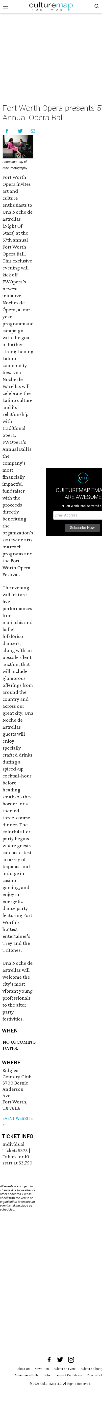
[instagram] (71, 1360)
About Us (23, 1369)
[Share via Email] (33, 131)
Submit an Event (65, 1369)
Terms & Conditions (68, 1375)
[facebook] (49, 1360)
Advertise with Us (27, 1375)
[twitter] (60, 1360)
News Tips (42, 1369)
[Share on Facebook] (6, 131)
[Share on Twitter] (20, 131)
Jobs (47, 1375)
